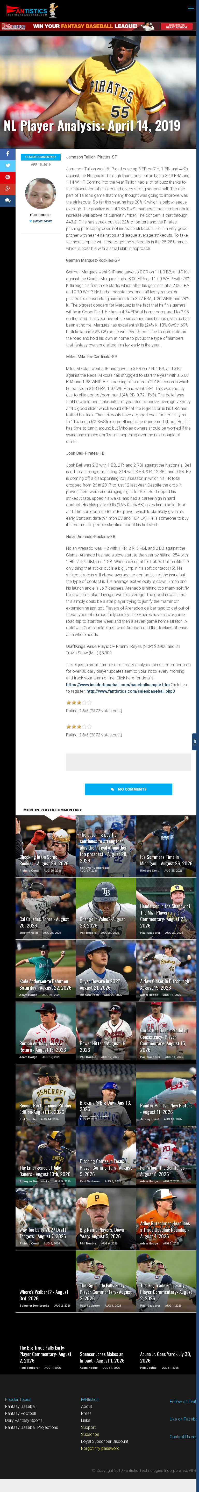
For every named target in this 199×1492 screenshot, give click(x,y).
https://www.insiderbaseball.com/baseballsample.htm (118, 684)
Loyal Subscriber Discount (104, 1441)
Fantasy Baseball (20, 1406)
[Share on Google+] (8, 189)
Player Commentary (40, 157)
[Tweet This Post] (8, 166)
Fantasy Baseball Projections (31, 1427)
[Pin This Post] (8, 178)
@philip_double (42, 221)
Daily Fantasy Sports (23, 1420)
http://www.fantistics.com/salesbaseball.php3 (131, 691)
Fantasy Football (20, 1413)
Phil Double (40, 215)
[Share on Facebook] (8, 154)
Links (85, 1420)
